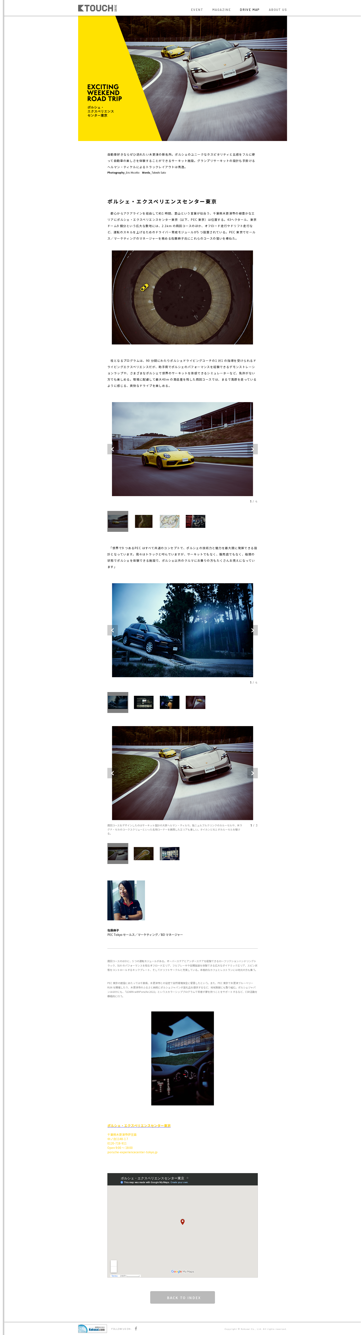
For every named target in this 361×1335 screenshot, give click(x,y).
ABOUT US (278, 9)
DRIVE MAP (250, 9)
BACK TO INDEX (184, 1297)
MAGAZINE (221, 9)
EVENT (197, 9)
